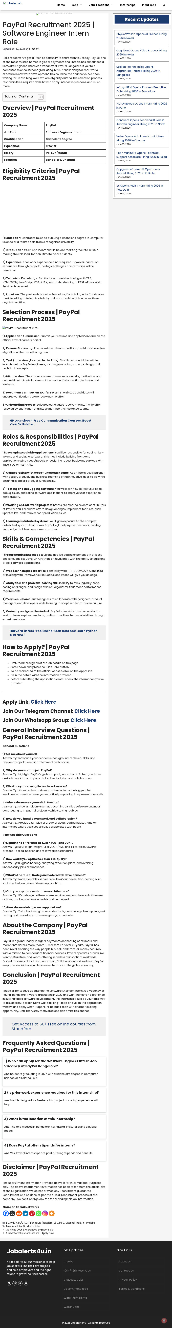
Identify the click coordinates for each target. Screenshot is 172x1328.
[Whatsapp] (38, 1213)
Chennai (70, 1222)
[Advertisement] (54, 208)
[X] (12, 1213)
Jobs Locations (99, 5)
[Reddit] (19, 1213)
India (78, 1222)
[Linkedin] (25, 1213)
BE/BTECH (23, 1222)
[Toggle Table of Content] (39, 97)
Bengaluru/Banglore (41, 1222)
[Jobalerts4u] (20, 5)
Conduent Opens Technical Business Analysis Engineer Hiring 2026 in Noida (140, 122)
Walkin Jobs (71, 1307)
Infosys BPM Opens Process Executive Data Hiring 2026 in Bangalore (141, 89)
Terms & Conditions (132, 1289)
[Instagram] (45, 1213)
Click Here (43, 702)
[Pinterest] (32, 1213)
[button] (164, 5)
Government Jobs (76, 1289)
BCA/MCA (11, 1222)
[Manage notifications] (164, 1320)
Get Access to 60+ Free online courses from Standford (54, 1026)
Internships (127, 5)
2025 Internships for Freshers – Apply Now (30, 1233)
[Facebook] (6, 1213)
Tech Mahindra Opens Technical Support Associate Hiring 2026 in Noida (141, 155)
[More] (52, 1213)
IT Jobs (68, 1261)
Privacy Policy (128, 1280)
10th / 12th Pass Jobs (77, 1271)
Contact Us (126, 1271)
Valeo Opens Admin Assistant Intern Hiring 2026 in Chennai (140, 138)
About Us (125, 1261)
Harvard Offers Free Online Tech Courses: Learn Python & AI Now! (53, 633)
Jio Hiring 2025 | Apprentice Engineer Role (29, 1229)
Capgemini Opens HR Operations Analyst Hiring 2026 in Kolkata (138, 171)
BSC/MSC (59, 1222)
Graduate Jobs (31, 1226)
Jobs (75, 5)
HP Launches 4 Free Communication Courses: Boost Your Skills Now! (50, 422)
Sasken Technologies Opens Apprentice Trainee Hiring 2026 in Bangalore (138, 71)
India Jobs (149, 5)
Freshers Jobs (14, 1226)
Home (61, 5)
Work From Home (75, 1298)
